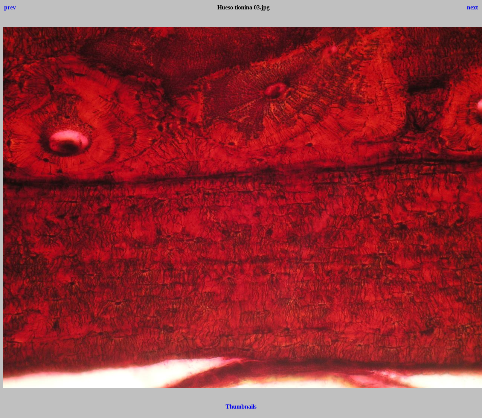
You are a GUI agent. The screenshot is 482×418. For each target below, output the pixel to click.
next (472, 7)
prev (10, 7)
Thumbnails (241, 406)
